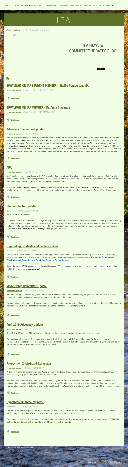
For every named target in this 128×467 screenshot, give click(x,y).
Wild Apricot (102, 462)
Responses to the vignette (59, 422)
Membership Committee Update (26, 286)
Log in (122, 12)
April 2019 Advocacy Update (24, 324)
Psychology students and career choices (32, 246)
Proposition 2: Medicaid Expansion (28, 363)
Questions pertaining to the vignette (25, 422)
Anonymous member (14, 90)
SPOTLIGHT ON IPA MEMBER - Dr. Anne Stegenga (38, 107)
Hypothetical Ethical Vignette (25, 402)
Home (8, 30)
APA (9, 167)
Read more (15, 98)
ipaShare (17, 30)
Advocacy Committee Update (25, 129)
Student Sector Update (21, 206)
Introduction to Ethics (55, 419)
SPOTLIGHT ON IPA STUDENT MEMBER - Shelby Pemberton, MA (47, 85)
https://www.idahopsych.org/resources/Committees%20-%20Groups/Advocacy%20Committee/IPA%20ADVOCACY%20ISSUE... (65, 151)
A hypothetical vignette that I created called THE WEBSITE (94, 419)
